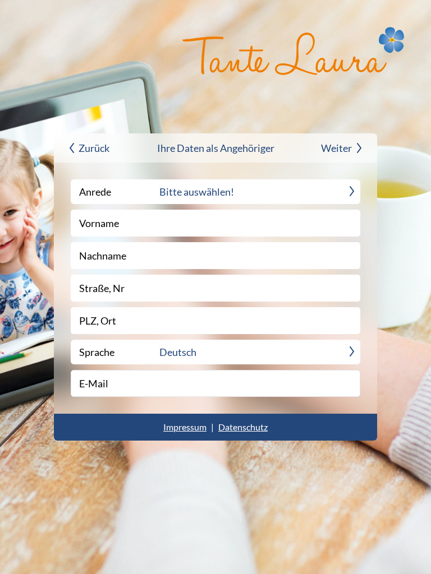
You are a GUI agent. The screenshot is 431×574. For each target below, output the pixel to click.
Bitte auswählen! (196, 191)
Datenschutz (243, 427)
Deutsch (177, 352)
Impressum (185, 427)
